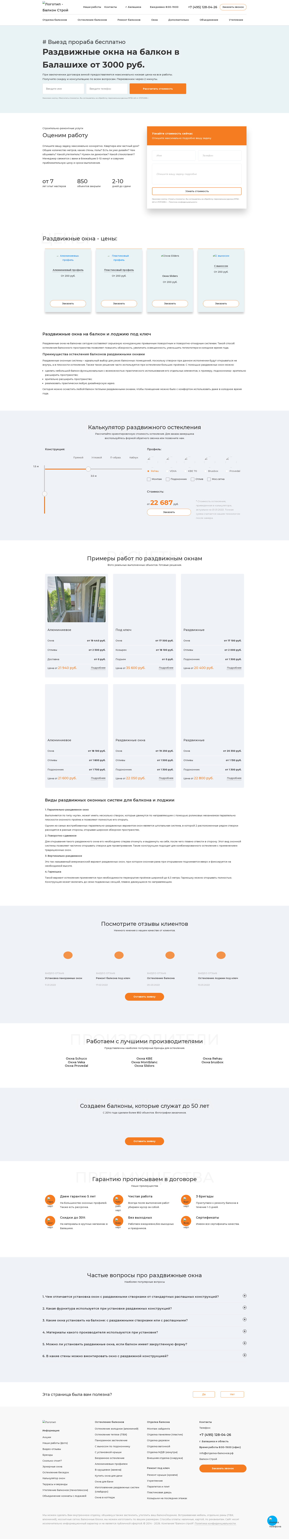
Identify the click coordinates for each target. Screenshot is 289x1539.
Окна (154, 19)
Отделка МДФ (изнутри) (162, 1452)
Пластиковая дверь (159, 1492)
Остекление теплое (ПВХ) (111, 1434)
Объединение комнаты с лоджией (64, 1495)
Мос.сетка (218, 479)
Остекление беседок (55, 1472)
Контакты (110, 7)
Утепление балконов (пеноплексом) (65, 1490)
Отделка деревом (158, 1440)
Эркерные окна (52, 1466)
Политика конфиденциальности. (215, 1523)
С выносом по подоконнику (112, 1446)
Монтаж (157, 479)
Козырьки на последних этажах (167, 1498)
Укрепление (155, 1480)
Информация (50, 1430)
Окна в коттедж (105, 1497)
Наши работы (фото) (55, 1443)
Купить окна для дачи (108, 1475)
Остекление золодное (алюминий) (116, 1428)
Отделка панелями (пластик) (165, 1434)
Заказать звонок (233, 7)
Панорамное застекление (111, 1440)
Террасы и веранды (54, 1484)
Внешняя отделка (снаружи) (165, 1458)
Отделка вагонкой (158, 1446)
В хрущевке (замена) (108, 1469)
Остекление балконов (92, 19)
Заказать (68, 303)
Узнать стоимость (197, 191)
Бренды (47, 1454)
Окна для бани (104, 1481)
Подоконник (179, 479)
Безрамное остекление (109, 1458)
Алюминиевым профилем (111, 1463)
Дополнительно (178, 19)
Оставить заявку (144, 996)
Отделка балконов (54, 19)
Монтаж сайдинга (158, 1428)
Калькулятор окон (53, 1478)
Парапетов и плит (158, 1486)
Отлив (199, 479)
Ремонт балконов (129, 19)
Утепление (236, 19)
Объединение (209, 19)
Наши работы (92, 7)
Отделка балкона (158, 1422)
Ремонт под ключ (158, 1468)
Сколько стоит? (52, 1460)
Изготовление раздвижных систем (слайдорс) (117, 1489)
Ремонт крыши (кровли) (162, 1474)
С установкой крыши (108, 1452)
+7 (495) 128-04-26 (215, 1435)
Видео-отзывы (51, 1449)
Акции (46, 1437)
